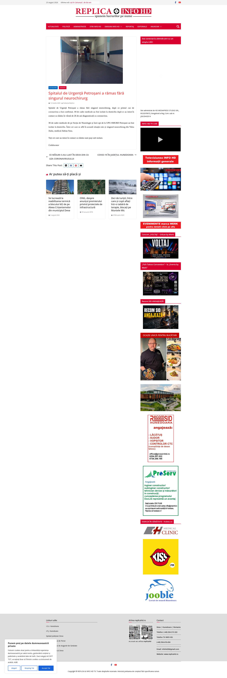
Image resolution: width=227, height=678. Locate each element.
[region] (31, 656)
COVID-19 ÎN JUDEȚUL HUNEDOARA (115, 154)
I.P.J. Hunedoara (52, 631)
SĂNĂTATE (62, 88)
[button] (120, 26)
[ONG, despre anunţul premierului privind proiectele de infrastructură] (91, 181)
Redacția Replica (68, 103)
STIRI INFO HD (95, 26)
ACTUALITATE (53, 26)
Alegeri (14, 668)
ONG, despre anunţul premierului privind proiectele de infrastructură (91, 202)
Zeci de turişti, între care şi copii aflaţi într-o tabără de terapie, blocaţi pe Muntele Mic (121, 204)
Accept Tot (46, 668)
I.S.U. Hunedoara (52, 626)
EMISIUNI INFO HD (112, 26)
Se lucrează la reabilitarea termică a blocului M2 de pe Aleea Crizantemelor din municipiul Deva (59, 204)
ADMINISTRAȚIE (80, 26)
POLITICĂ (66, 26)
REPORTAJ (130, 26)
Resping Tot (29, 668)
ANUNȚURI (155, 26)
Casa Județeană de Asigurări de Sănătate (61, 646)
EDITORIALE (142, 26)
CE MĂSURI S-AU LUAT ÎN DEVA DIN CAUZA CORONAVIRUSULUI (69, 156)
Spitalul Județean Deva (54, 636)
